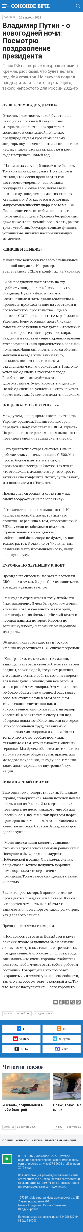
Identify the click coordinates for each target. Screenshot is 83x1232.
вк (24, 1028)
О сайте (7, 1140)
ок (64, 1028)
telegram (65, 1039)
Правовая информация (60, 1140)
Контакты (22, 1140)
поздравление (43, 1014)
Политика (10, 17)
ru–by (24, 1049)
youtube (25, 1039)
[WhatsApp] (78, 1002)
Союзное (9, 1127)
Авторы (37, 1140)
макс (64, 1049)
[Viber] (72, 1002)
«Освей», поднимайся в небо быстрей (22, 1107)
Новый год (23, 1014)
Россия (8, 1014)
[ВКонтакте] (55, 1002)
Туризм (58, 1127)
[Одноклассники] (61, 1002)
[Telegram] (66, 1002)
